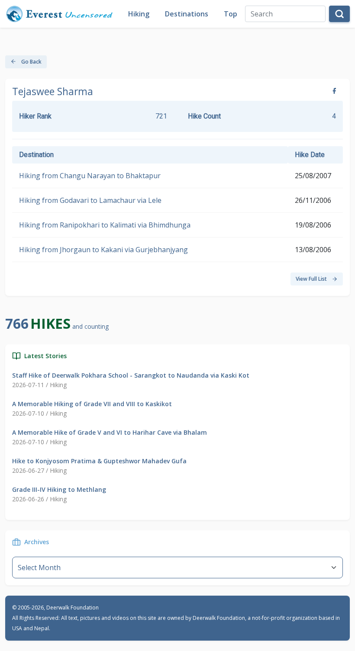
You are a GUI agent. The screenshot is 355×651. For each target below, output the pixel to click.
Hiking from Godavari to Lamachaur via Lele (90, 200)
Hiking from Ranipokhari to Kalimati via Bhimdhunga (104, 225)
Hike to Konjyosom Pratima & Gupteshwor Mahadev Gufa (99, 461)
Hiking (138, 14)
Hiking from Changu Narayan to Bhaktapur (90, 175)
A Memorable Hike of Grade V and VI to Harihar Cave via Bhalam (109, 432)
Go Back (31, 61)
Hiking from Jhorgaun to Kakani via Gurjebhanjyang (103, 249)
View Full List (312, 278)
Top (230, 14)
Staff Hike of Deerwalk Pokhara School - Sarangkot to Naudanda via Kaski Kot (130, 375)
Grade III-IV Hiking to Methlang (59, 489)
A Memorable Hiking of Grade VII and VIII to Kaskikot (92, 404)
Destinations (186, 14)
